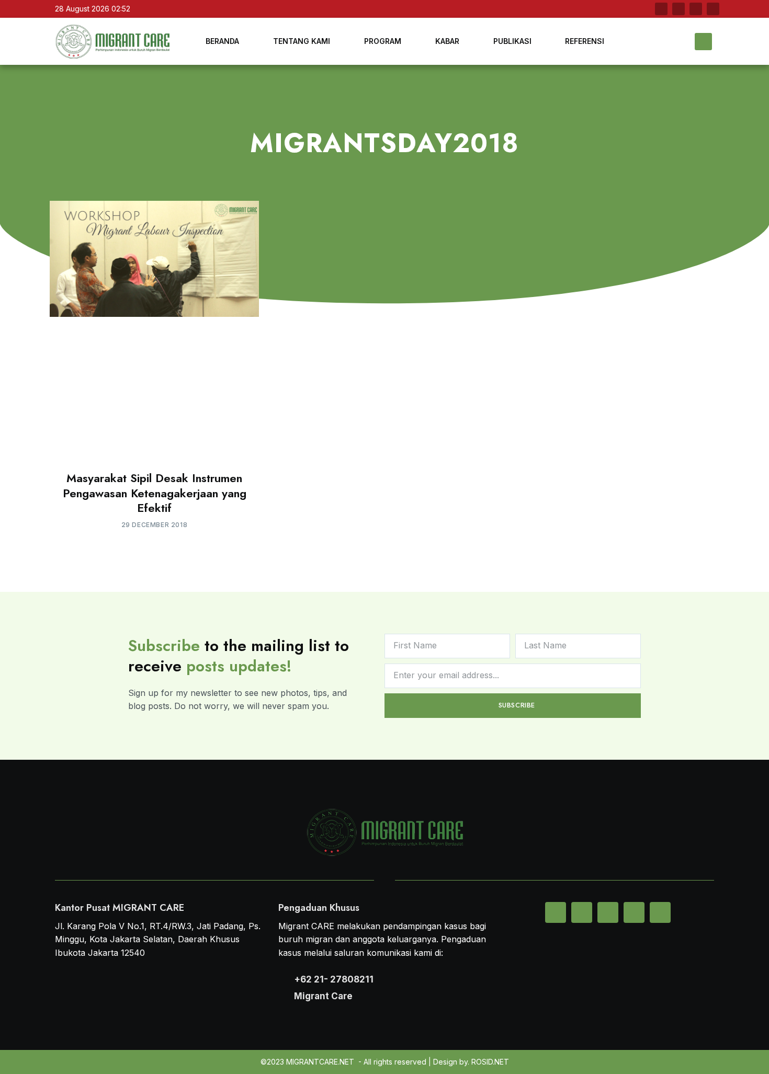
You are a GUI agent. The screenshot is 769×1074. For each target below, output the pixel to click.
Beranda (222, 41)
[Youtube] (695, 9)
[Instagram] (713, 9)
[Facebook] (661, 9)
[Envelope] (555, 912)
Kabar (447, 41)
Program (382, 41)
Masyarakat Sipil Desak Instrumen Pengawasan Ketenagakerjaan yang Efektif (154, 493)
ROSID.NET (490, 1061)
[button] (703, 41)
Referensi (584, 41)
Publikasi (512, 41)
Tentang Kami (301, 41)
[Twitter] (678, 9)
